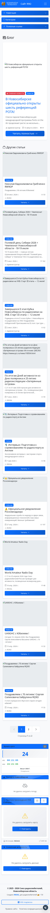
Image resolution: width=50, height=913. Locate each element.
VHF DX (44, 841)
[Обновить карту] (44, 800)
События (9, 239)
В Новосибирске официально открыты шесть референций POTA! (23, 105)
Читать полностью (23, 133)
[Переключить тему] (45, 907)
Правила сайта (11, 909)
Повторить (26, 829)
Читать (24, 202)
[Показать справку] (37, 800)
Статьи (8, 441)
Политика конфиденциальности (32, 909)
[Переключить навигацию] (45, 4)
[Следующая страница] (36, 729)
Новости (30, 93)
